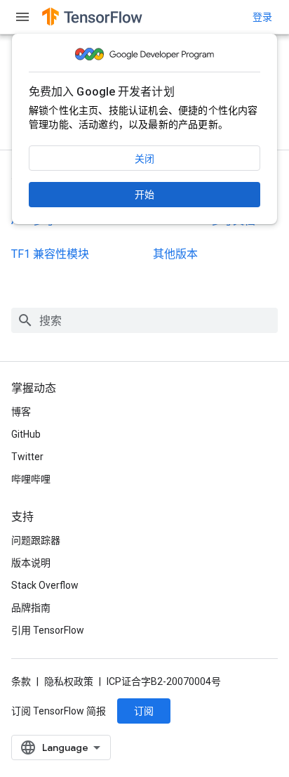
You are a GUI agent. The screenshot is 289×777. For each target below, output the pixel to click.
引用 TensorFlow (47, 630)
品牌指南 (31, 607)
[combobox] (144, 320)
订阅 (144, 711)
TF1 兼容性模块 (50, 254)
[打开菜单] (22, 17)
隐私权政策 (68, 681)
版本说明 (31, 562)
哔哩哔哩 (31, 479)
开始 (144, 194)
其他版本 (175, 254)
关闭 (144, 158)
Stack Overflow (45, 585)
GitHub (26, 434)
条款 (21, 681)
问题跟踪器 (35, 540)
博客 (21, 411)
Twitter (27, 456)
